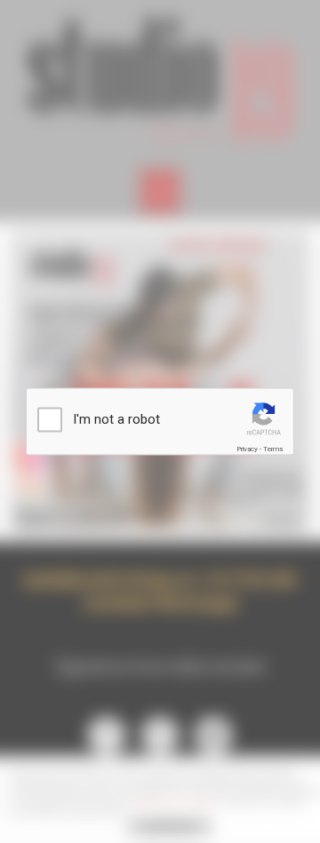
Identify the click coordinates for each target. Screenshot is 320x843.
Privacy (247, 448)
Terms (273, 448)
